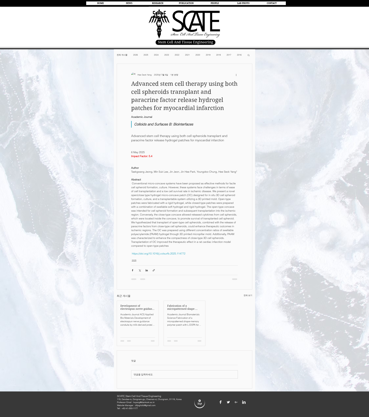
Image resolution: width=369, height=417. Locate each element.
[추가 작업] (236, 75)
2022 (177, 55)
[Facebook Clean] (220, 402)
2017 (229, 55)
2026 (135, 55)
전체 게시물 (122, 55)
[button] (248, 55)
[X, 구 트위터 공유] (139, 270)
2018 (218, 55)
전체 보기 (248, 295)
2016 (239, 55)
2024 (156, 55)
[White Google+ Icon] (236, 402)
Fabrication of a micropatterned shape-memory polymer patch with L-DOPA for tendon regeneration (182, 307)
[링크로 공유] (153, 270)
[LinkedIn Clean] (244, 402)
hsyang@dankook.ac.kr (144, 402)
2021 (187, 55)
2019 (208, 55)
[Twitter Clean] (228, 402)
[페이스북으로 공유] (132, 270)
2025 (146, 55)
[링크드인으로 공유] (146, 270)
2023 (166, 55)
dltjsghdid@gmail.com (145, 405)
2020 (197, 55)
